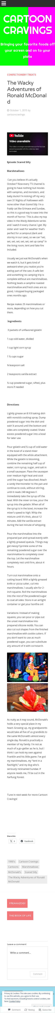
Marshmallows (30, 866)
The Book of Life (20, 915)
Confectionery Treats (21, 74)
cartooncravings (16, 114)
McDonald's (14, 872)
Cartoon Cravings (28, 861)
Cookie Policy (14, 1001)
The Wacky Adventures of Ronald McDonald (26, 879)
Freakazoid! (17, 903)
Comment (37, 974)
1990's (11, 861)
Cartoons (13, 866)
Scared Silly (31, 872)
